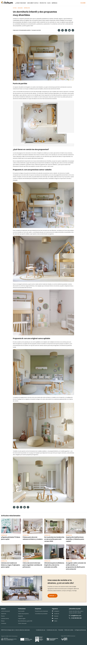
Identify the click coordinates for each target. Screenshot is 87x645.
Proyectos (43, 3)
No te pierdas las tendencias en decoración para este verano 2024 (54, 539)
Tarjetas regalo (21, 618)
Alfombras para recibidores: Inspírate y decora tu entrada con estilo (54, 565)
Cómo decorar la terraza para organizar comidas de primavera (32, 565)
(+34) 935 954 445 (76, 618)
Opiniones (3, 613)
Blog (49, 3)
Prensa (2, 621)
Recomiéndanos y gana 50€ (25, 621)
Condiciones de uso (40, 630)
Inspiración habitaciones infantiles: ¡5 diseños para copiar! (75, 539)
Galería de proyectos (23, 613)
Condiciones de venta (52, 630)
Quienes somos (5, 618)
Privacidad (60, 630)
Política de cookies (68, 630)
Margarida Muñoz (26, 30)
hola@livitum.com (76, 615)
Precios (3, 616)
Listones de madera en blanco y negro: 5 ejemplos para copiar (10, 565)
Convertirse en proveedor (41, 613)
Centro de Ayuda (22, 623)
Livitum (14, 8)
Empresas (54, 3)
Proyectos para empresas (41, 611)
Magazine (20, 8)
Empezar (51, 595)
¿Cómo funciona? (20, 3)
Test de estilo (21, 611)
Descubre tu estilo (32, 3)
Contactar (3, 623)
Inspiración (27, 8)
